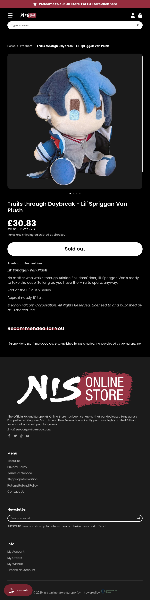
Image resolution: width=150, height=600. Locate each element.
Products (26, 46)
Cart (140, 15)
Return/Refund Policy (22, 485)
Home (11, 46)
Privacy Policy (17, 467)
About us (14, 461)
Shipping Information (22, 479)
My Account (16, 552)
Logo (28, 15)
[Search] (138, 25)
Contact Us (15, 492)
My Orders (14, 558)
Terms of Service (19, 473)
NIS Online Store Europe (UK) (63, 593)
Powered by (92, 593)
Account (132, 15)
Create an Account (21, 570)
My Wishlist (15, 564)
